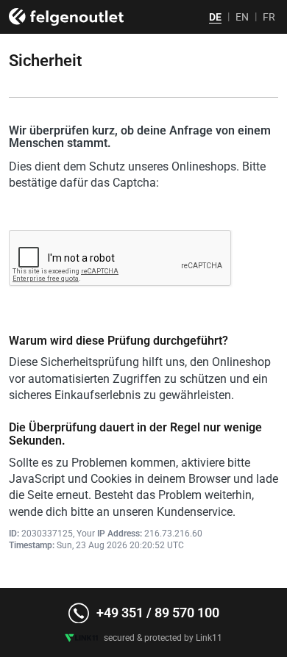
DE (215, 17)
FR (269, 17)
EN (242, 17)
